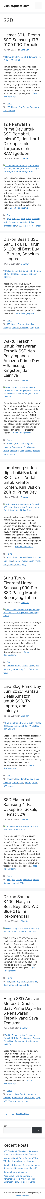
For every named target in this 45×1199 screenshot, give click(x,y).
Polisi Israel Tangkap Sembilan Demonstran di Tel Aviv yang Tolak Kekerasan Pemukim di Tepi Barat (19, 1179)
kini (10, 561)
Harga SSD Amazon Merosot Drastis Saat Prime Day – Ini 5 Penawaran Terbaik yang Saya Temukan (22, 1010)
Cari (5, 1126)
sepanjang (18, 669)
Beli (13, 879)
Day (18, 218)
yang (24, 564)
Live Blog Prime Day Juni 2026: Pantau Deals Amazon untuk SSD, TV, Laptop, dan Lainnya (22, 698)
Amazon (10, 443)
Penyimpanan (30, 447)
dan (13, 218)
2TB (8, 981)
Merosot (7, 1098)
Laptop (15, 782)
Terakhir (28, 451)
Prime (31, 222)
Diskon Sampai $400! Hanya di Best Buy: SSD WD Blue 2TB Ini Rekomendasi (20, 906)
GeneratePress (22, 1195)
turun (37, 328)
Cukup (19, 879)
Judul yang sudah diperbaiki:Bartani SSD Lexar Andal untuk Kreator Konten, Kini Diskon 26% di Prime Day (21, 479)
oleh (5, 222)
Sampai (20, 985)
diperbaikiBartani (26, 557)
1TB (8, 107)
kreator (24, 561)
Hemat (14, 107)
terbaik (11, 110)
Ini (36, 981)
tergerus (30, 226)
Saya (38, 1098)
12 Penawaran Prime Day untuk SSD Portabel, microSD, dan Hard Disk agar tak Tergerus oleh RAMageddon (21, 139)
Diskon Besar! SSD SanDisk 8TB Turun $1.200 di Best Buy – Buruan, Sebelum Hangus (21, 249)
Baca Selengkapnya (19, 208)
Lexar (31, 561)
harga (18, 666)
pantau (27, 782)
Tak (24, 226)
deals (32, 779)
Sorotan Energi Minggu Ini (15, 1172)
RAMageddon (9, 226)
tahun (37, 669)
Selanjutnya (22, 1113)
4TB (8, 879)
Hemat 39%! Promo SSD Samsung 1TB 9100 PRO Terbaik (21, 39)
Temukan (12, 1101)
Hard (28, 218)
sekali (16, 883)
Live (21, 782)
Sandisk (15, 328)
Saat (32, 1098)
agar (9, 218)
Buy (27, 324)
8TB (8, 324)
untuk (38, 226)
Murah (25, 666)
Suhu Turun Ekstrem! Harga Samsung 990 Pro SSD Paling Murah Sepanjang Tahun (20, 588)
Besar (14, 324)
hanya (31, 981)
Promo (26, 107)
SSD (5, 110)
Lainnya (7, 447)
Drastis (23, 1094)
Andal (9, 557)
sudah (11, 564)
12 (13, 1113)
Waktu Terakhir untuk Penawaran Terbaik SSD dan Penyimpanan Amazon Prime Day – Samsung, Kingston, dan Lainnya (21, 358)
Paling (31, 666)
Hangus (7, 328)
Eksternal (27, 879)
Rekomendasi (9, 985)
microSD (35, 218)
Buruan (21, 324)
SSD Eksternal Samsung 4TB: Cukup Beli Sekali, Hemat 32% (20, 807)
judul (5, 561)
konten (16, 561)
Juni (38, 779)
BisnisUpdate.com (16, 6)
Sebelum (24, 328)
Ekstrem (10, 666)
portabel (24, 222)
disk (23, 218)
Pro (20, 107)
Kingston (29, 443)
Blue (13, 981)
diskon (33, 324)
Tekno (9, 103)
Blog (17, 779)
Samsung (34, 107)
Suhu (31, 669)
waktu (12, 454)
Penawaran (14, 222)
